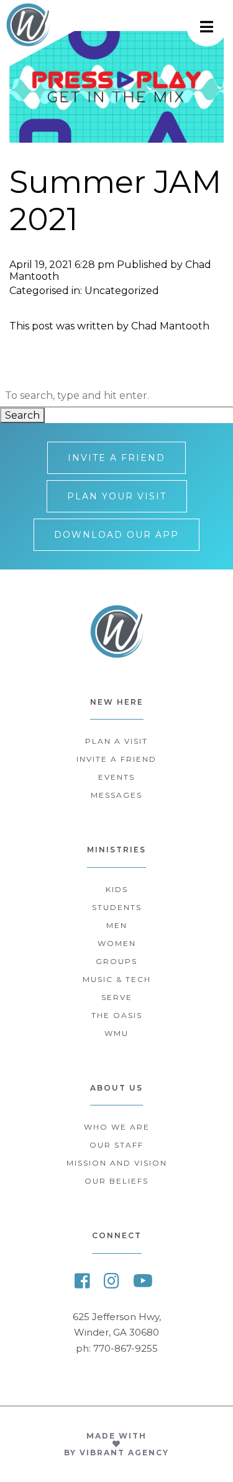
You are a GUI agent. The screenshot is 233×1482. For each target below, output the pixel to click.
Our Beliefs (116, 1180)
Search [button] (22, 415)
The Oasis (116, 1015)
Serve (116, 997)
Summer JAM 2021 (115, 200)
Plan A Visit (116, 741)
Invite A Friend (116, 457)
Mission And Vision (116, 1162)
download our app (116, 534)
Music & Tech (117, 979)
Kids (117, 889)
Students (117, 907)
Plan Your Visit (117, 496)
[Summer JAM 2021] (116, 137)
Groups (116, 961)
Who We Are (117, 1127)
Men (116, 925)
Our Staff (116, 1144)
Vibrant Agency (124, 1452)
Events (116, 777)
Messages (116, 795)
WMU (116, 1033)
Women (117, 943)
